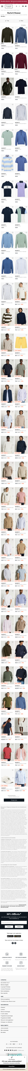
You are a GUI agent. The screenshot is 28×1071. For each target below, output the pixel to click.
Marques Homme (10, 10)
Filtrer (21, 20)
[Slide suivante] (13, 87)
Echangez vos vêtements (6, 1022)
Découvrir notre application (7, 1020)
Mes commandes (4, 1030)
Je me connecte (4, 1028)
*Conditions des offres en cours (8, 1001)
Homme (5, 10)
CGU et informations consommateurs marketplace (14, 1069)
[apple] (10, 936)
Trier (8, 20)
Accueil (2, 10)
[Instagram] (15, 943)
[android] (17, 936)
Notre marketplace (5, 991)
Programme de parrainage (7, 1015)
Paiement (3, 1007)
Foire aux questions (5, 999)
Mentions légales (4, 984)
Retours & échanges (5, 1011)
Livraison (3, 1009)
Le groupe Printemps (5, 986)
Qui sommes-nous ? (5, 982)
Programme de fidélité (6, 1017)
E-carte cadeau (4, 1013)
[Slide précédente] (2, 87)
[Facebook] (13, 943)
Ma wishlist (3, 1032)
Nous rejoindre (4, 993)
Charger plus (14, 800)
